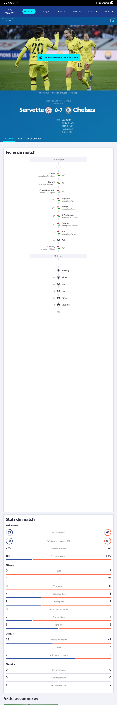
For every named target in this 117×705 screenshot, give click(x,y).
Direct (20, 138)
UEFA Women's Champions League (9, 11)
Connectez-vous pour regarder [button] (61, 57)
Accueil (9, 138)
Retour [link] (8, 20)
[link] (29, 11)
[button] (76, 11)
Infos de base (34, 138)
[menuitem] (29, 11)
